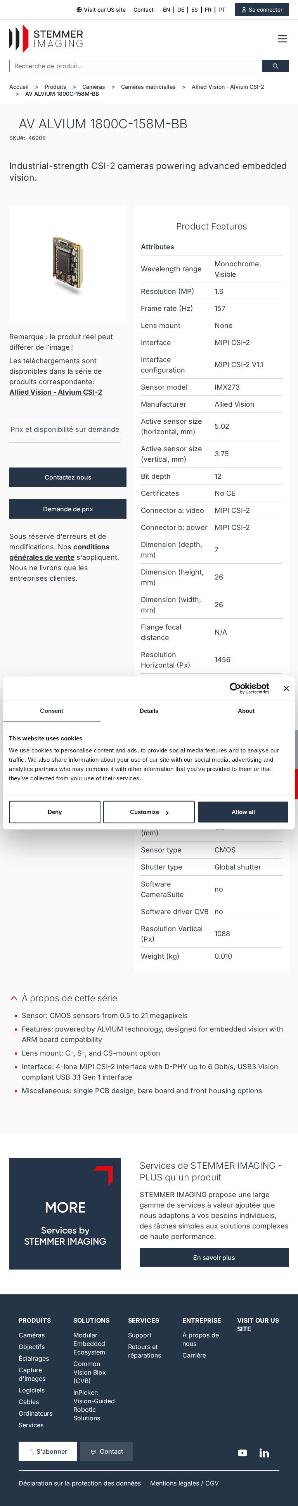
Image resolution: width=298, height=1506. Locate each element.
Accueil (19, 86)
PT (221, 9)
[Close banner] (286, 688)
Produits (55, 86)
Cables (29, 1402)
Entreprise (201, 1320)
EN (166, 9)
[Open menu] (282, 39)
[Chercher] (275, 66)
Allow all (243, 812)
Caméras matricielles (148, 86)
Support (139, 1335)
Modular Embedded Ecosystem (89, 1343)
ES (194, 9)
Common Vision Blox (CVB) (89, 1372)
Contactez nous (68, 477)
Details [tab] (149, 710)
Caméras (93, 86)
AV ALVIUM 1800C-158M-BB (62, 93)
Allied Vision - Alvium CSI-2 (228, 86)
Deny (55, 812)
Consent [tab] (51, 710)
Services (31, 1425)
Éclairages (34, 1358)
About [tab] (246, 710)
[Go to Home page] (46, 38)
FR (208, 9)
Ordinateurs (35, 1413)
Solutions (91, 1320)
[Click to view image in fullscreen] (67, 263)
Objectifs (32, 1347)
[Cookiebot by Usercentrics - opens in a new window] (235, 688)
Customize (144, 812)
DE (180, 9)
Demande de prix (68, 509)
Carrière (194, 1355)
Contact (143, 9)
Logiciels (32, 1390)
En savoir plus (214, 1257)
